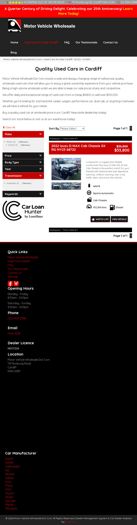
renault (10, 474)
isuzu (8, 481)
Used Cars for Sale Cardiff (41, 42)
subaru (9, 478)
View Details (119, 219)
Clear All (10, 127)
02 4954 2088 (129, 2)
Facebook (10, 283)
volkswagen (12, 466)
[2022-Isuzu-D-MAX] (66, 169)
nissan (9, 497)
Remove (23, 142)
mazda (9, 504)
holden (9, 462)
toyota (9, 493)
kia (7, 470)
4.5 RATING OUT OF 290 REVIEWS (44, 2)
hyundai (10, 501)
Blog (14, 52)
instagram (16, 283)
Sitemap (13, 276)
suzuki (9, 458)
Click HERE (14, 333)
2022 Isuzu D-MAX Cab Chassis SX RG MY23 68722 (78, 147)
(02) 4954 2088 (17, 318)
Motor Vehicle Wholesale (23, 257)
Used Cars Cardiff (19, 261)
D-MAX (86, 59)
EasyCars (70, 521)
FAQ (67, 42)
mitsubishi (11, 508)
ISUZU (77, 59)
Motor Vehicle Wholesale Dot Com (22, 59)
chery (9, 485)
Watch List (102, 219)
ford (8, 489)
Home (14, 42)
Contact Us (110, 42)
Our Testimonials (86, 42)
